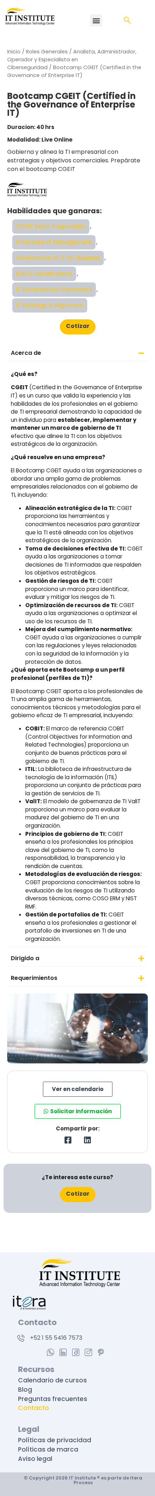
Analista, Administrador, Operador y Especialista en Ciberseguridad (71, 59)
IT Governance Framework (54, 289)
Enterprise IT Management (54, 242)
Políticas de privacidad (55, 1440)
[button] (96, 20)
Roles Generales (47, 51)
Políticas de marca (49, 1449)
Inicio (14, 51)
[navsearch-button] (127, 21)
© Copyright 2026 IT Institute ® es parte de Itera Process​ (83, 1480)
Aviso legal (35, 1458)
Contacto (33, 1408)
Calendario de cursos (52, 1380)
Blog (25, 1389)
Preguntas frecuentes (52, 1399)
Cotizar (77, 326)
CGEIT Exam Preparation (51, 226)
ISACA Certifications (44, 274)
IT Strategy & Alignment (50, 305)
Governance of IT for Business (58, 258)
